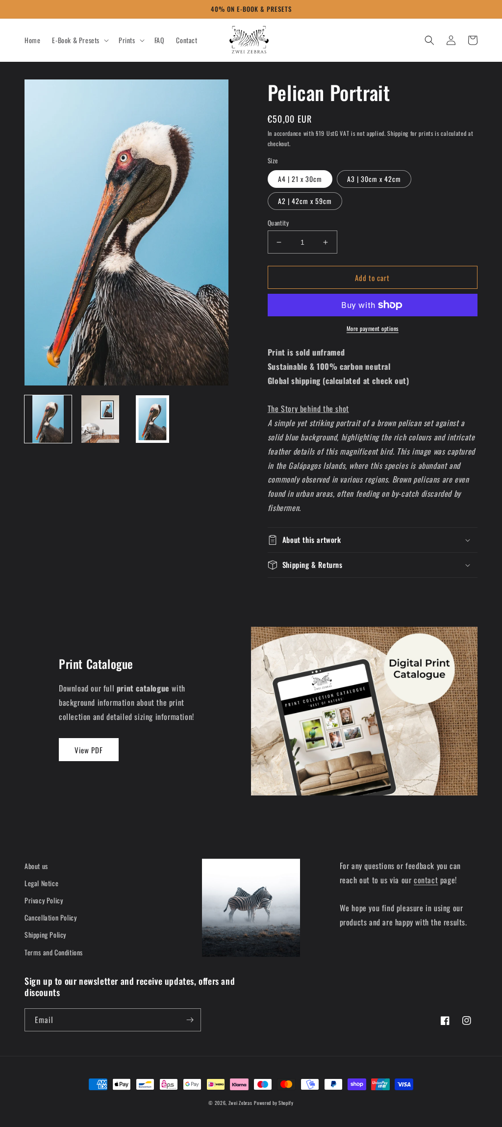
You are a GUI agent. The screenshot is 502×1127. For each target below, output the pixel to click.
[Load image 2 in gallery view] (100, 418)
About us (36, 866)
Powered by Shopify (274, 1102)
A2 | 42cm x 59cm (305, 201)
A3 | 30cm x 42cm (374, 179)
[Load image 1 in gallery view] (48, 418)
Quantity (278, 223)
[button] (79, 40)
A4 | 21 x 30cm (300, 179)
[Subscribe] (190, 1019)
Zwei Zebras (240, 1102)
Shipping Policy (45, 934)
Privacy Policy (44, 900)
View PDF (89, 749)
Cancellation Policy (50, 917)
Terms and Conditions (54, 952)
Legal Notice (41, 883)
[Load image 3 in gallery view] (152, 418)
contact (426, 880)
